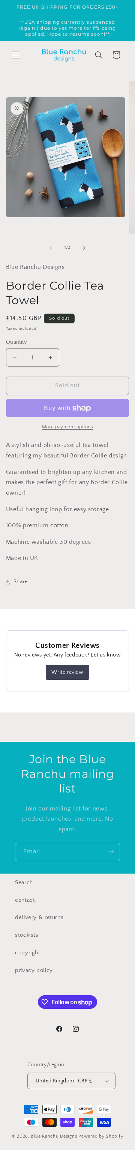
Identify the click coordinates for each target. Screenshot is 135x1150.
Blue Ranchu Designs (54, 1136)
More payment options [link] (67, 426)
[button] (15, 54)
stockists (27, 935)
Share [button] (21, 582)
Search (24, 883)
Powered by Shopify (100, 1136)
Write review (67, 672)
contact (25, 900)
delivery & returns (39, 918)
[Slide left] (50, 248)
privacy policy (34, 970)
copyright (27, 953)
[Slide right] (84, 248)
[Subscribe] (111, 852)
